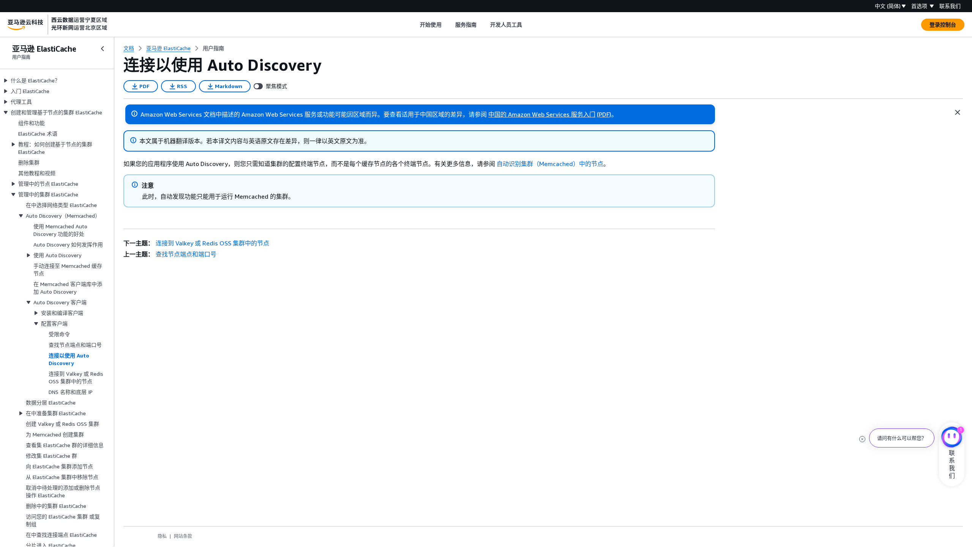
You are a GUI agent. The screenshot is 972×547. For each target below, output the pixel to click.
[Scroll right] (528, 25)
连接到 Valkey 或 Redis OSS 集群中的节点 (212, 243)
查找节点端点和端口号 (186, 254)
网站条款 (183, 536)
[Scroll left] (414, 25)
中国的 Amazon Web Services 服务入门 (541, 114)
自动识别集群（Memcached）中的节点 (550, 164)
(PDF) (604, 114)
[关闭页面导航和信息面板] (957, 112)
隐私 (162, 536)
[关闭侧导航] (102, 49)
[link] (213, 48)
